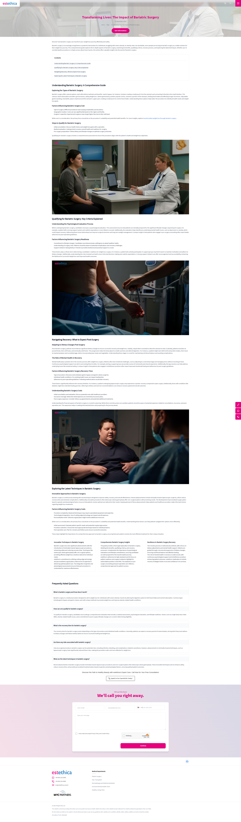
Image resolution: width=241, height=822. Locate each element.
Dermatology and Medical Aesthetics (103, 783)
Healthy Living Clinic (98, 790)
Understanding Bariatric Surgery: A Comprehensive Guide (72, 63)
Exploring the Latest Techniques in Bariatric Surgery (70, 76)
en (230, 3)
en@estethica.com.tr (61, 785)
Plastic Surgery (96, 776)
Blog (108, 25)
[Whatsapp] (238, 411)
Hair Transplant (97, 780)
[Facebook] (187, 761)
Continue (143, 746)
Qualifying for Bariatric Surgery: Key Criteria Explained (71, 67)
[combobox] (140, 707)
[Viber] (238, 417)
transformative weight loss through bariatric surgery (159, 118)
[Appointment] (238, 405)
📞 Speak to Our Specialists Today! (120, 678)
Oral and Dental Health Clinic (101, 786)
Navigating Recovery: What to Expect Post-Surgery (70, 72)
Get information (120, 31)
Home (103, 25)
